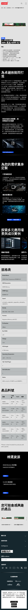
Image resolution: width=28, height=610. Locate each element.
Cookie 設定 (14, 601)
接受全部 (13, 606)
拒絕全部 (13, 604)
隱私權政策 (22, 597)
